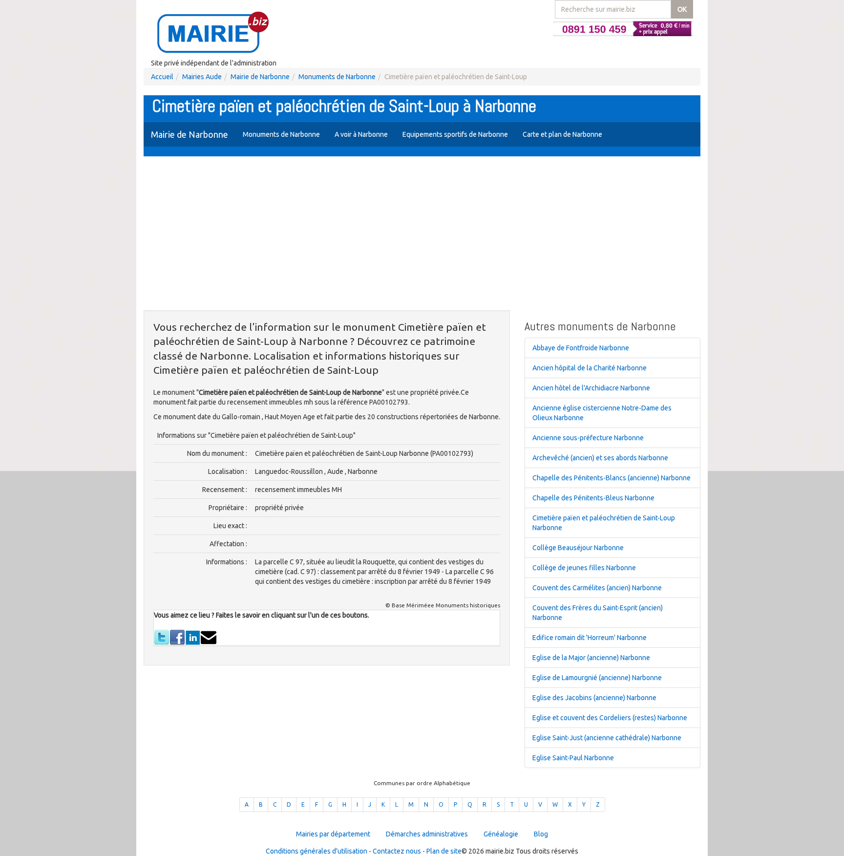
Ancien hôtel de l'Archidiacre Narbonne (591, 388)
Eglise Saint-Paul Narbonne (573, 758)
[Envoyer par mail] (208, 637)
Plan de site (444, 851)
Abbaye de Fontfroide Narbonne (580, 348)
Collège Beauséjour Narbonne (578, 548)
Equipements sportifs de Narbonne (455, 134)
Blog (541, 834)
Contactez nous (397, 851)
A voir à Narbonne (361, 134)
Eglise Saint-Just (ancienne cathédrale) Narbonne (606, 738)
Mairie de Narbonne (260, 77)
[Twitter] (161, 637)
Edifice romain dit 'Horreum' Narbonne (589, 638)
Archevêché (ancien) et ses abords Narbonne (600, 458)
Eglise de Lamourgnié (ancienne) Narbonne (597, 678)
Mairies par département (333, 834)
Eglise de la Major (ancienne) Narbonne (591, 658)
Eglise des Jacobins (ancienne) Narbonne (594, 698)
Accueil (162, 77)
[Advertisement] (422, 234)
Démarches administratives (427, 834)
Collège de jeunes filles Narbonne (584, 568)
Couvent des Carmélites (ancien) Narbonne (597, 588)
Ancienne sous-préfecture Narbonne (588, 438)
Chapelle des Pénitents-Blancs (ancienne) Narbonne (611, 478)
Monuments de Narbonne (337, 77)
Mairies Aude (202, 77)
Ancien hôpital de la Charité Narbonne (589, 368)
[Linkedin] (193, 637)
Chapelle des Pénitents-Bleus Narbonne (593, 498)
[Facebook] (177, 637)
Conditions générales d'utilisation (316, 851)
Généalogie (501, 834)
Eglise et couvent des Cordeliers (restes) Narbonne (609, 718)
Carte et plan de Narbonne (562, 134)
